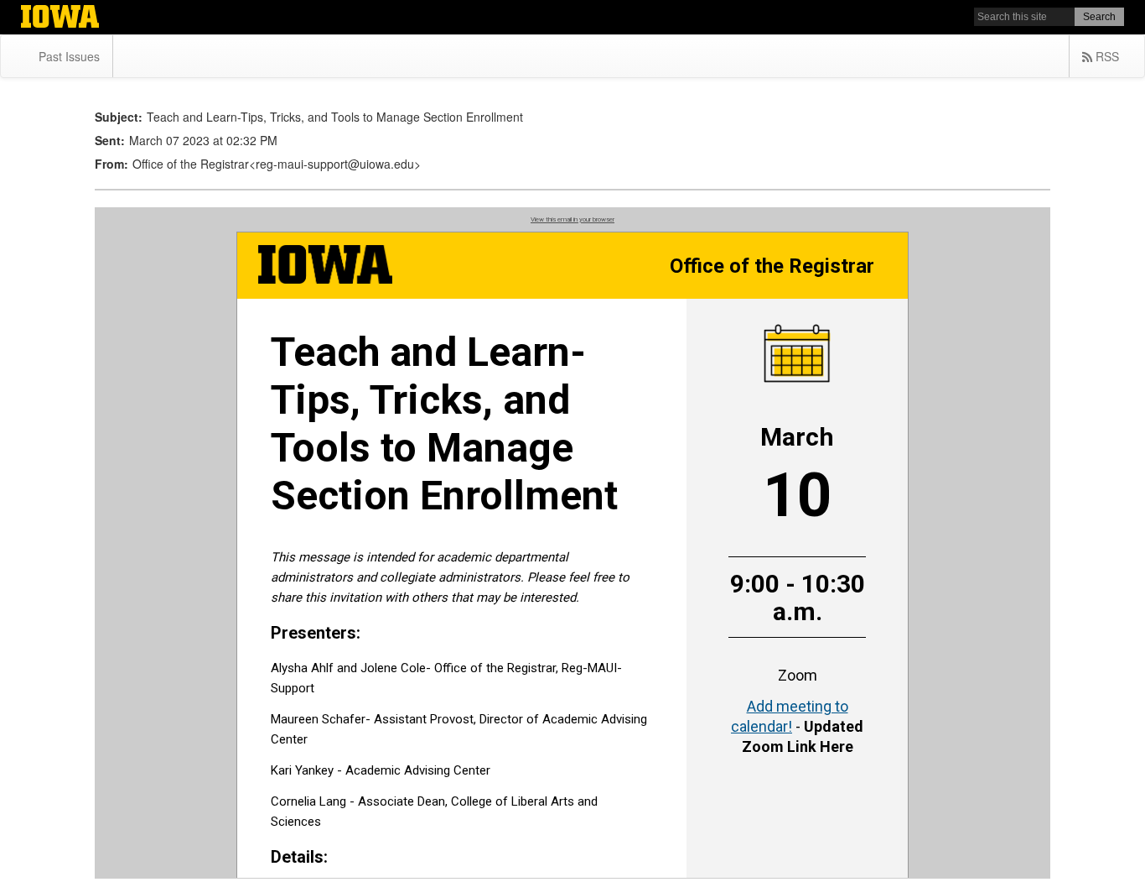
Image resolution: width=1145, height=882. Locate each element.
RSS (1105, 56)
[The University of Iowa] (60, 18)
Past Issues (69, 56)
